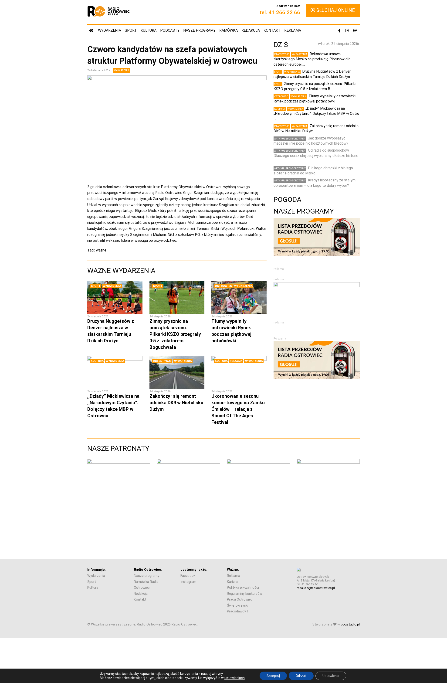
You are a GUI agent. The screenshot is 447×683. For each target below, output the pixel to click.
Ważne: (233, 570)
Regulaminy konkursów (244, 594)
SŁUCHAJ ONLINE (335, 10)
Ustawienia (330, 676)
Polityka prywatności (243, 588)
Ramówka (228, 30)
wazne (101, 250)
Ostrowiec (223, 286)
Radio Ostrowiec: (148, 570)
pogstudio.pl (350, 624)
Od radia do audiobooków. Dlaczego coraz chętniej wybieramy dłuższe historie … (316, 155)
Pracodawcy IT (238, 611)
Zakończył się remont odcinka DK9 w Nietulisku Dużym (176, 402)
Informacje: (96, 570)
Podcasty (169, 30)
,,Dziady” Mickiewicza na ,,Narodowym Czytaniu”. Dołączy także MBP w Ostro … (316, 113)
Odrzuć (301, 676)
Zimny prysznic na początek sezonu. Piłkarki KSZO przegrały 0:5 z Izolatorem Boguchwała (175, 334)
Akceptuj (273, 676)
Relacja (236, 361)
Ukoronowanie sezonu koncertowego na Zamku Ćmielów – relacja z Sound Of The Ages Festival (238, 409)
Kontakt (272, 30)
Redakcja (250, 30)
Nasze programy (199, 30)
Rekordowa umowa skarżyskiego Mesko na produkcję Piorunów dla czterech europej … (312, 59)
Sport (131, 30)
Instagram (188, 582)
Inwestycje (162, 361)
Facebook (187, 576)
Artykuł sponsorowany (290, 138)
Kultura (148, 30)
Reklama (292, 30)
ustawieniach (234, 678)
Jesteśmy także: (193, 570)
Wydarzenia (109, 30)
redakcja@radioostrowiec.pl (316, 588)
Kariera (232, 582)
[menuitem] (91, 30)
